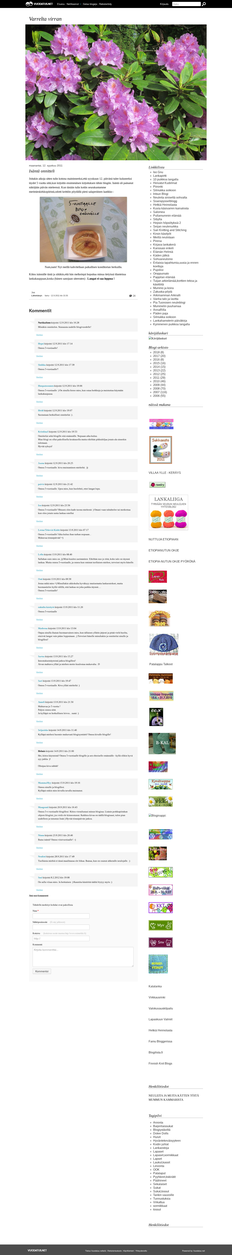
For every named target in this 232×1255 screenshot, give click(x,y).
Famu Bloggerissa (160, 1041)
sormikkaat (160, 1205)
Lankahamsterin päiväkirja (170, 320)
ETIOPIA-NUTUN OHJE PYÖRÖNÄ (172, 561)
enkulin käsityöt (46, 607)
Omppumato (161, 273)
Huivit (157, 1137)
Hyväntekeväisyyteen (167, 1140)
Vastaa (39, 334)
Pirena (157, 240)
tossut (157, 1209)
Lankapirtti (160, 175)
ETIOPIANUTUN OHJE (164, 550)
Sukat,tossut (161, 1191)
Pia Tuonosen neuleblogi (169, 302)
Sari (40, 681)
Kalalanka (155, 986)
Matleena (43, 628)
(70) (159, 388)
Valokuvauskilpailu (161, 1008)
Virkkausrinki (157, 997)
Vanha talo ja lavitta (165, 298)
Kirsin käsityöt (162, 233)
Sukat (157, 1187)
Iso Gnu (158, 172)
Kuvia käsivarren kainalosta (171, 208)
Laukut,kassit (161, 1162)
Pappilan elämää (164, 277)
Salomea (159, 212)
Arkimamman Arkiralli (167, 295)
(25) (159, 374)
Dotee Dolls (160, 1133)
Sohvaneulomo (163, 259)
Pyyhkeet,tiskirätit (164, 1176)
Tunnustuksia (161, 1198)
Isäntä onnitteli (42, 171)
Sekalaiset (160, 1184)
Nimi (36, 911)
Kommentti (37, 945)
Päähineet (159, 1180)
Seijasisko (43, 730)
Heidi (41, 410)
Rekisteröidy (105, 4)
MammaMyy (44, 783)
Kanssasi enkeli (163, 248)
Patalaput (159, 1173)
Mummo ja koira (163, 288)
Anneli (41, 702)
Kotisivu (59, 933)
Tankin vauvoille (163, 1195)
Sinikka (42, 365)
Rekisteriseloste (114, 1250)
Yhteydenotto (141, 1250)
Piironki (158, 186)
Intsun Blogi (160, 193)
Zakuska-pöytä (162, 291)
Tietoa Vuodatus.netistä (95, 1250)
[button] (80, 4)
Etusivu (61, 4)
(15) (159, 366)
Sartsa (41, 656)
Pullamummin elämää (167, 215)
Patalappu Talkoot (161, 664)
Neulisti (42, 856)
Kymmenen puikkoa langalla (171, 324)
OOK (156, 1169)
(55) (159, 395)
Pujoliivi (158, 269)
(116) (160, 392)
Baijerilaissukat (163, 1126)
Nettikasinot (73, 4)
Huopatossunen (46, 386)
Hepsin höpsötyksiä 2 (167, 222)
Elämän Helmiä (163, 251)
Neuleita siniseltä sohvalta (170, 197)
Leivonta (158, 1166)
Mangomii (43, 807)
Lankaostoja (161, 1147)
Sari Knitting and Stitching (170, 230)
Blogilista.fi (156, 1052)
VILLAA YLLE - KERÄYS (165, 472)
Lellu (41, 554)
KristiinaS (43, 431)
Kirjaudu (164, 4)
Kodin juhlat (161, 1144)
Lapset (157, 1158)
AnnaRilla (159, 309)
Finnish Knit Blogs (160, 1063)
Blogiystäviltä (161, 1129)
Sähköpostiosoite (49, 922)
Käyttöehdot (128, 1250)
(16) (159, 363)
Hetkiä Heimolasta (165, 204)
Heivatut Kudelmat (165, 183)
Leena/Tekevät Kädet (49, 530)
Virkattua (159, 1202)
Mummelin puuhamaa (167, 306)
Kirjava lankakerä (164, 244)
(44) (159, 384)
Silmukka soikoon (164, 190)
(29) (159, 377)
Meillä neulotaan (164, 237)
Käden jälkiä (161, 255)
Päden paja (160, 313)
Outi (40, 579)
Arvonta (158, 1122)
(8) (158, 352)
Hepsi (41, 343)
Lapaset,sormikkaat (165, 1155)
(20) (159, 355)
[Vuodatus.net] (37, 1250)
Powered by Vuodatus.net (193, 1250)
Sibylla (157, 219)
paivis (41, 484)
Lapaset (158, 1151)
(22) (159, 370)
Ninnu (41, 835)
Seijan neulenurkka (165, 226)
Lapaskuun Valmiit (160, 1019)
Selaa (90, 4)
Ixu (40, 505)
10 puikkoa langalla (165, 179)
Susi (40, 877)
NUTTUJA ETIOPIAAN (163, 539)
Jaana (41, 463)
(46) (159, 381)
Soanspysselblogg (165, 201)
